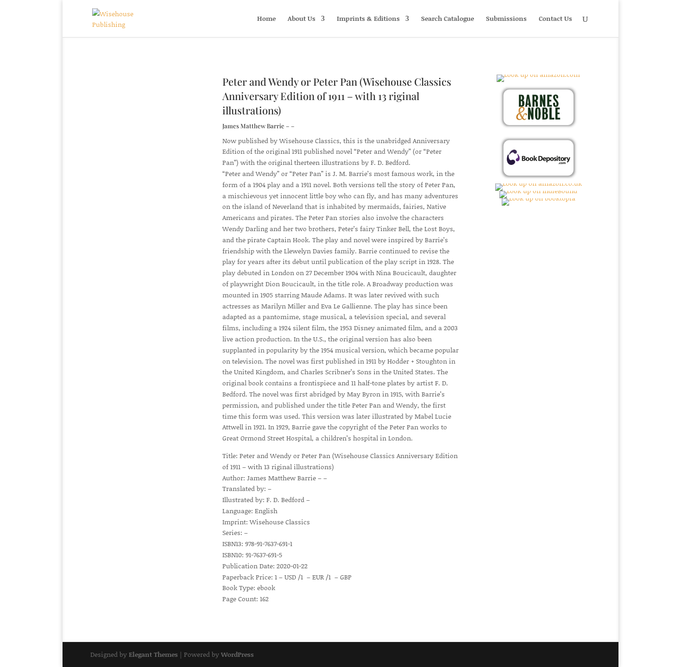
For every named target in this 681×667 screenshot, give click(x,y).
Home (266, 19)
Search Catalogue (447, 19)
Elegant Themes (153, 654)
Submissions (506, 19)
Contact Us (555, 19)
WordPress (237, 654)
